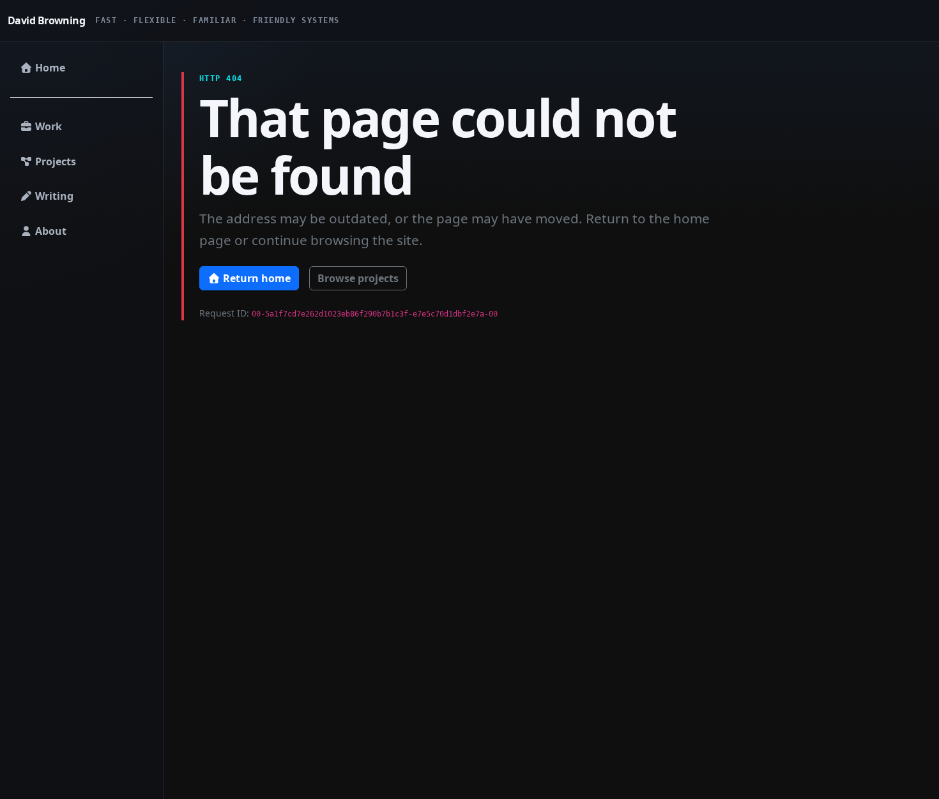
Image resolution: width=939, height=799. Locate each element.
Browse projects (358, 278)
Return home (255, 278)
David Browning (46, 20)
